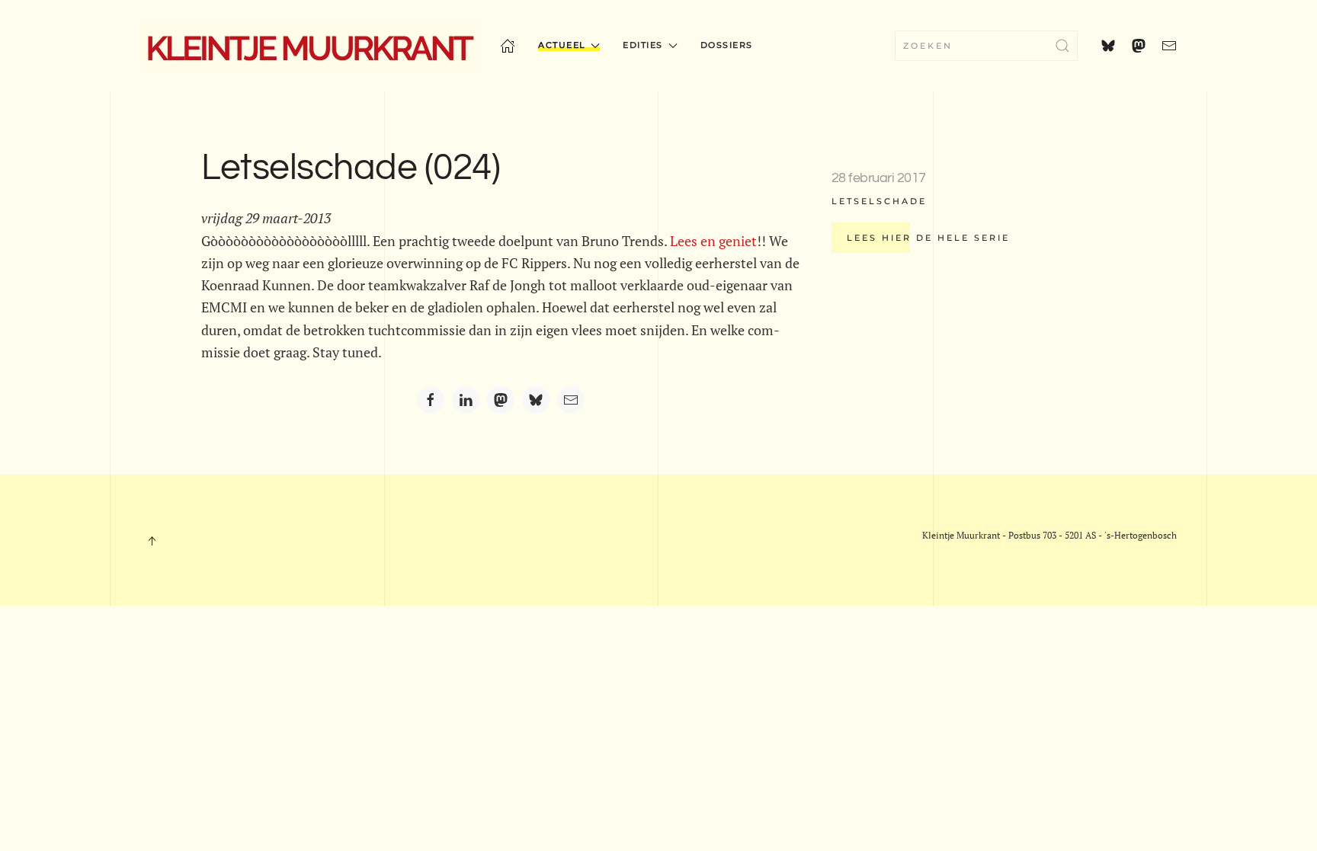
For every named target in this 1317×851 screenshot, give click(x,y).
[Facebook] (430, 400)
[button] (151, 540)
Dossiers (726, 45)
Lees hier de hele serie (928, 237)
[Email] (571, 400)
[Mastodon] (500, 400)
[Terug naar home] (308, 45)
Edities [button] (643, 45)
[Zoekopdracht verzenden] (1062, 45)
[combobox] (986, 45)
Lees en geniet (713, 241)
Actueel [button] (562, 45)
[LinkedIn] (465, 400)
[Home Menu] (507, 45)
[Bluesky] (536, 400)
